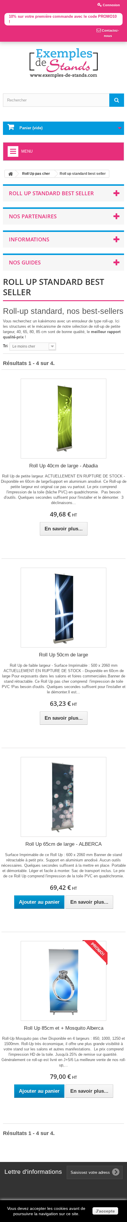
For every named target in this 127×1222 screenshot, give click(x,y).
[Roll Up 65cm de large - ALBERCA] (63, 797)
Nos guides (25, 262)
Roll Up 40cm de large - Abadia (63, 466)
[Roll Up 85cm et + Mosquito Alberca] (63, 981)
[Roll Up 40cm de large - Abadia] (63, 419)
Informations (29, 239)
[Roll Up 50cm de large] (63, 608)
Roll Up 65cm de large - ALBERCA (63, 844)
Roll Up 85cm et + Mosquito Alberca (63, 1028)
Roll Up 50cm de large (63, 655)
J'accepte (105, 1211)
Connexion (111, 5)
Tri (5, 346)
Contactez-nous (110, 33)
